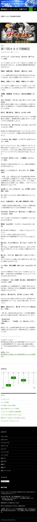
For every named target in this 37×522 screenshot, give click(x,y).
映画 (2, 464)
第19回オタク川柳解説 (15, 48)
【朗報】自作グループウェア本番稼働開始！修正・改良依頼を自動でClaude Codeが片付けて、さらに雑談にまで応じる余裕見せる (18, 510)
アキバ (2, 45)
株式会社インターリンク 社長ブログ (14, 9)
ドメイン (3, 452)
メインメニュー (35, 9)
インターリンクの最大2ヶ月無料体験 (11, 411)
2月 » (34, 387)
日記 (2, 461)
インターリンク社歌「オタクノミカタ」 (12, 414)
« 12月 (3, 387)
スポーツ (3, 445)
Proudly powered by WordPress (8, 520)
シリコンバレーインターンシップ (10, 421)
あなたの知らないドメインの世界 (10, 408)
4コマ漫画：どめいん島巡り (8, 405)
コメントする (15, 52)
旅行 (2, 458)
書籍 (2, 467)
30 (8, 385)
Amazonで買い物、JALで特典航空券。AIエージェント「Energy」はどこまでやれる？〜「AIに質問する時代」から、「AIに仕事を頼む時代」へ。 (18, 498)
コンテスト (4, 442)
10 (13, 377)
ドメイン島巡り (5, 402)
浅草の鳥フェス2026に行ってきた (10, 502)
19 (23, 380)
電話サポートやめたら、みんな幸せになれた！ (13, 418)
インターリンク (5, 399)
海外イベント (4, 470)
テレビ (2, 449)
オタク (2, 439)
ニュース (3, 455)
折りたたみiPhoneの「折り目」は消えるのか (13, 506)
